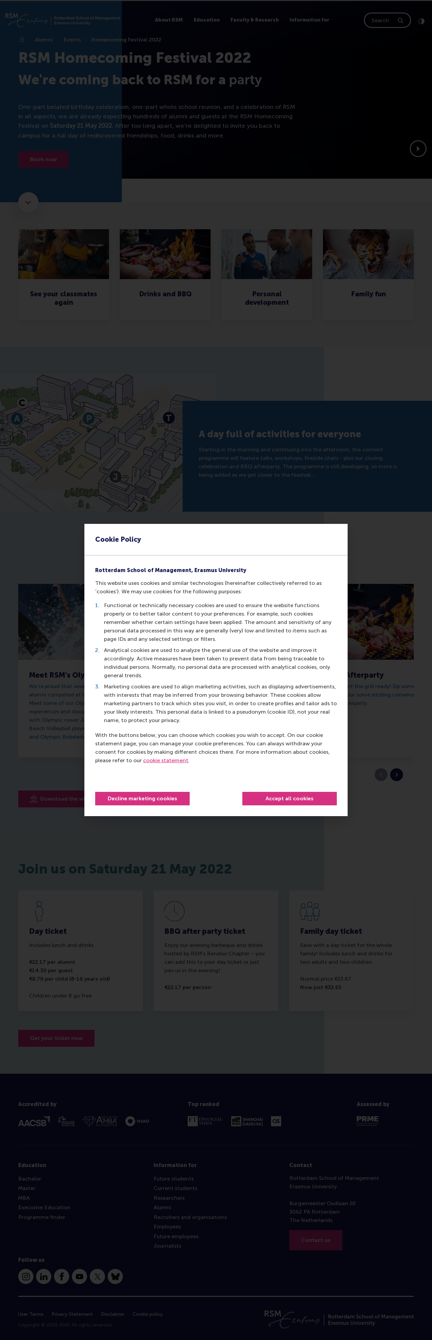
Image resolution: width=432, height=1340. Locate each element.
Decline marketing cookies (142, 798)
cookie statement (165, 760)
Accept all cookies (290, 798)
